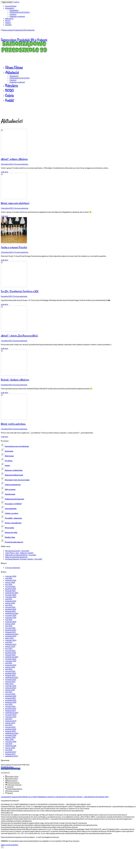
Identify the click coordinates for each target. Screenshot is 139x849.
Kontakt (8, 25)
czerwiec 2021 (10, 686)
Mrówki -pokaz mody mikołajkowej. (15, 203)
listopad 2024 (10, 611)
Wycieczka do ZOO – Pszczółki (17, 551)
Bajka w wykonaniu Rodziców (16, 557)
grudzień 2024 (10, 609)
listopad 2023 (10, 632)
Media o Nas (10, 537)
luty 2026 (8, 584)
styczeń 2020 (10, 706)
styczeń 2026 (10, 586)
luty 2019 (8, 725)
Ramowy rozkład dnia (13, 470)
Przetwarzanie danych (14, 542)
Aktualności (9, 8)
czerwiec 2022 (10, 661)
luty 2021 (8, 692)
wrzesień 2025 (10, 595)
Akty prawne (10, 489)
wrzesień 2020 (10, 700)
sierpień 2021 (10, 682)
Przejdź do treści (7, 767)
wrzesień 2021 (10, 679)
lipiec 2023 (9, 638)
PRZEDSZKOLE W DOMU (20, 12)
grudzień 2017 (10, 752)
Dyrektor (9, 461)
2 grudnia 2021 (6, 429)
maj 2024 (8, 620)
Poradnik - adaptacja (13, 518)
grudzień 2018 (10, 729)
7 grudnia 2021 (6, 341)
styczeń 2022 (10, 671)
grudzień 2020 (10, 696)
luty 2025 (8, 605)
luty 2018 (8, 750)
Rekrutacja (9, 18)
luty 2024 (8, 626)
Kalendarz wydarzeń (17, 16)
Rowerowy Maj (11, 532)
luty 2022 (8, 669)
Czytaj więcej (4, 172)
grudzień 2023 (10, 630)
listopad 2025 (10, 591)
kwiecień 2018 (10, 746)
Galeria (8, 23)
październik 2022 (11, 657)
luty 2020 (8, 704)
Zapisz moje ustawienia (9, 845)
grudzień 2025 (10, 589)
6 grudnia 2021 (6, 385)
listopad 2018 (10, 731)
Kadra (7, 465)
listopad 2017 (10, 754)
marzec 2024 (10, 624)
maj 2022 (8, 663)
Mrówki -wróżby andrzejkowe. (13, 424)
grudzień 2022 (10, 653)
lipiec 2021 (9, 684)
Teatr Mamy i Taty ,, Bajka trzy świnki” (19, 553)
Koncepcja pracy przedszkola (17, 446)
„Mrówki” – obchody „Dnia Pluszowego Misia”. (19, 335)
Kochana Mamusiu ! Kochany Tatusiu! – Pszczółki (23, 559)
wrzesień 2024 (10, 615)
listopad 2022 (10, 655)
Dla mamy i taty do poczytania (17, 480)
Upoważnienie (11, 508)
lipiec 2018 (9, 739)
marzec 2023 (10, 646)
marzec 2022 (10, 667)
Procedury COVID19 (13, 504)
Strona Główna (10, 6)
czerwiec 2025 (10, 597)
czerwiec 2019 (10, 717)
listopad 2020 (10, 698)
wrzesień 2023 (10, 636)
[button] (10, 769)
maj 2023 (8, 642)
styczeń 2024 (10, 628)
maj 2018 (8, 744)
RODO (7, 20)
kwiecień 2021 (10, 688)
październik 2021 (11, 677)
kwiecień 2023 (10, 644)
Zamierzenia (10, 494)
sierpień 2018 (10, 737)
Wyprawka (9, 528)
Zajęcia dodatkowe (13, 485)
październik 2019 (11, 713)
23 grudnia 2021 (7, 252)
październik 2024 (11, 613)
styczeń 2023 (10, 651)
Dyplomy (13, 14)
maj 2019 (8, 719)
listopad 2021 (10, 675)
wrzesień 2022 (10, 659)
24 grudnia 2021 (7, 164)
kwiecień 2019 (10, 721)
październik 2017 (11, 756)
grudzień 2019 (10, 708)
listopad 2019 (10, 710)
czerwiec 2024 (10, 617)
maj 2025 (8, 599)
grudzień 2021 (10, 673)
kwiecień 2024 (10, 622)
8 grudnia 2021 (6, 296)
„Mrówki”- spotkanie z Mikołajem (14, 159)
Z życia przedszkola (20, 164)
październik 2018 (11, 733)
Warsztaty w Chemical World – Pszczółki (20, 555)
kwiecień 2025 (10, 601)
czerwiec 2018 (10, 741)
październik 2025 (11, 593)
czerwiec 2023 (10, 640)
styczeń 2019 (10, 727)
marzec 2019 (10, 723)
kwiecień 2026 (10, 580)
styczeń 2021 (10, 694)
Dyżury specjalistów (13, 523)
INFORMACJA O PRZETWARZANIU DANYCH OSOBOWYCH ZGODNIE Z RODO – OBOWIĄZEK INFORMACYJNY (64, 797)
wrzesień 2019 (10, 715)
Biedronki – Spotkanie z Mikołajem (15, 379)
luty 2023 (8, 648)
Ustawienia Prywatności (10, 797)
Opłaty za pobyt (11, 513)
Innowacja (9, 451)
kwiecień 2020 (10, 702)
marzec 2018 (10, 748)
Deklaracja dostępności (14, 499)
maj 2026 (8, 578)
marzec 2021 (10, 690)
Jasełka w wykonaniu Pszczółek (14, 247)
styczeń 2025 (10, 607)
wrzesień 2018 (10, 735)
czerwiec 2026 (10, 576)
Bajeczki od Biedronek (14, 475)
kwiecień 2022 (10, 665)
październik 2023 (11, 634)
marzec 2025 (10, 603)
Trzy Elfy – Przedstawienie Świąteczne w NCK (19, 291)
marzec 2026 (10, 582)
